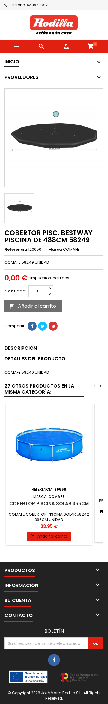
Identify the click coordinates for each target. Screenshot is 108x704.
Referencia (15, 249)
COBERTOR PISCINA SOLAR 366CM (49, 503)
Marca (55, 249)
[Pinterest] (53, 326)
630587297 (37, 4)
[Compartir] (32, 326)
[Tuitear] (42, 326)
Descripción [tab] (20, 348)
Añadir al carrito (32, 306)
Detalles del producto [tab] (34, 358)
